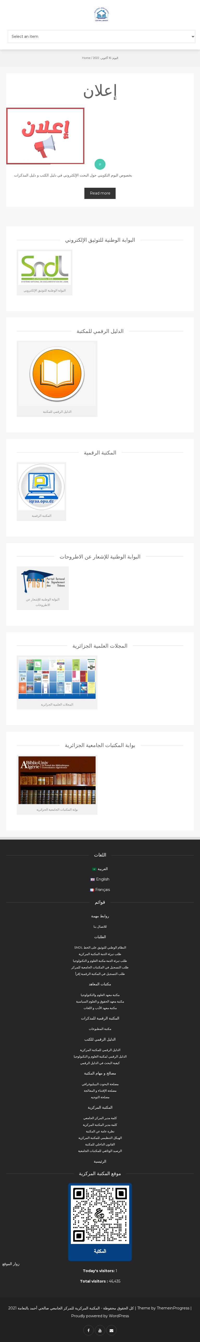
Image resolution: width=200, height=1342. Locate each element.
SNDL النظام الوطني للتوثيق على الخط (100, 947)
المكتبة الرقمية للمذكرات (100, 1018)
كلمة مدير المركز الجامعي (100, 1118)
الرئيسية (100, 1161)
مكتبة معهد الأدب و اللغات (100, 1008)
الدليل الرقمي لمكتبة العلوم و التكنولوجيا (100, 1056)
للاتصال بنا (100, 926)
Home (86, 58)
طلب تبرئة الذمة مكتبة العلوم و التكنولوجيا (100, 961)
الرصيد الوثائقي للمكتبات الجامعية (100, 1151)
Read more (100, 193)
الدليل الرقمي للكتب (100, 1039)
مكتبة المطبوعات (100, 1029)
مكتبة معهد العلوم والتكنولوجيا (100, 995)
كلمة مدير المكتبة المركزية (100, 1125)
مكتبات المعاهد (100, 984)
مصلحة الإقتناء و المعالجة (100, 1090)
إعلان (100, 90)
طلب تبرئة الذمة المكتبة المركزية (100, 954)
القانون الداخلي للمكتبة (100, 1144)
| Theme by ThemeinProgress (162, 1308)
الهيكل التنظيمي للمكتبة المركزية (100, 1138)
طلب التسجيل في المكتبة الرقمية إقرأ (100, 974)
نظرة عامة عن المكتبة (100, 1131)
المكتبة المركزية (100, 1107)
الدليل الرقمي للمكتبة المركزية (100, 1050)
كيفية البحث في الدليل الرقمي (100, 1063)
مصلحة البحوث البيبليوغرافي (100, 1084)
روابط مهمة (100, 916)
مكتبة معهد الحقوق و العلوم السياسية (100, 1001)
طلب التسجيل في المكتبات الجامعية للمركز (100, 967)
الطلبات (100, 936)
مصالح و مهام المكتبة (100, 1073)
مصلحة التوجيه (100, 1097)
